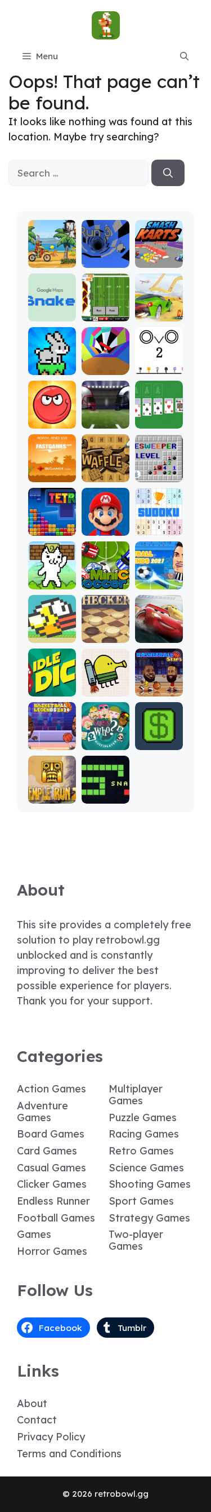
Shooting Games (150, 1184)
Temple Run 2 (52, 790)
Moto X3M (52, 254)
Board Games (50, 1133)
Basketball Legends (51, 731)
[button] (184, 56)
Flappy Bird (52, 629)
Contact (37, 1419)
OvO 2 (159, 367)
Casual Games (51, 1167)
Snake (105, 795)
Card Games (47, 1150)
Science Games (146, 1167)
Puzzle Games (143, 1117)
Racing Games (144, 1133)
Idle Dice (52, 688)
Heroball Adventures (52, 410)
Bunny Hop (52, 361)
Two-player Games (136, 1240)
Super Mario (105, 522)
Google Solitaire (158, 415)
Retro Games (141, 1150)
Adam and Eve (52, 469)
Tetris (52, 527)
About (32, 1403)
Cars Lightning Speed (158, 624)
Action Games (51, 1088)
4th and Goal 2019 (105, 410)
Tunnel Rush (105, 361)
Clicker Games (52, 1184)
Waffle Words (105, 469)
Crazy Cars (159, 308)
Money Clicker (158, 736)
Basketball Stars (159, 683)
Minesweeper (159, 469)
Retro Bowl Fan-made (105, 298)
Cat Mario (52, 576)
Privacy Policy (51, 1436)
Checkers (105, 634)
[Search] (168, 173)
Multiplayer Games (136, 1094)
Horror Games (52, 1251)
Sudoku (159, 527)
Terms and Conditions (69, 1453)
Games (34, 1234)
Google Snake (52, 308)
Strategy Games (149, 1217)
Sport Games (141, 1200)
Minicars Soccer (105, 576)
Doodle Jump (105, 683)
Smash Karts (158, 254)
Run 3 (105, 259)
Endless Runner (53, 1200)
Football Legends (159, 576)
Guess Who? (105, 736)
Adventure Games (42, 1111)
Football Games (56, 1217)
